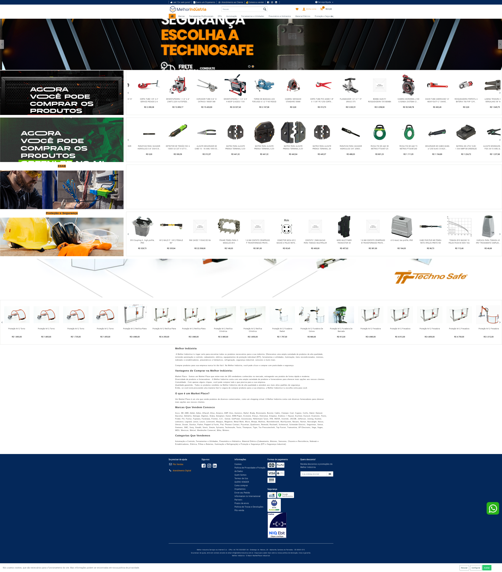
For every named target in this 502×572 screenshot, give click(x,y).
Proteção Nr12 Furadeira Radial (186, 329)
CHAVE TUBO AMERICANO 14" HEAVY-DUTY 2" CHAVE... (340, 100)
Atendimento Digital (182, 470)
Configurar (476, 568)
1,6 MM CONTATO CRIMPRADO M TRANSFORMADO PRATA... (265, 241)
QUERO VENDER (242, 481)
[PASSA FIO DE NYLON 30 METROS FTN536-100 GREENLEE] (453, 132)
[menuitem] (244, 9)
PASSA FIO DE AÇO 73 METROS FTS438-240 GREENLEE (309, 147)
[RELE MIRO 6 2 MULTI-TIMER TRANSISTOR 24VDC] (437, 226)
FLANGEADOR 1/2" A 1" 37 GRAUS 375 (253, 100)
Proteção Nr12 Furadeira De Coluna (215, 329)
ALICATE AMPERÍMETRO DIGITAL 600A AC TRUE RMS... (424, 147)
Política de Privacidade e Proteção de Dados (250, 469)
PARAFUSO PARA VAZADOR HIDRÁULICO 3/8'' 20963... (252, 147)
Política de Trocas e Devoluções (249, 506)
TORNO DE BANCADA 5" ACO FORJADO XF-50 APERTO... (426, 100)
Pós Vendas (178, 464)
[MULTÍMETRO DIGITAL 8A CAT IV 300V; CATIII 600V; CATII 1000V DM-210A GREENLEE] (482, 132)
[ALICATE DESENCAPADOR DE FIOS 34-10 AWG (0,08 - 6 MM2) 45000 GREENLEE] (396, 132)
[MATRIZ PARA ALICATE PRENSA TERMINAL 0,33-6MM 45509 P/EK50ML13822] (165, 132)
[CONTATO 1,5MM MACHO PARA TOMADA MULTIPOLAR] (207, 226)
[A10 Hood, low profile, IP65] (293, 226)
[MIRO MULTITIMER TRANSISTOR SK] (236, 226)
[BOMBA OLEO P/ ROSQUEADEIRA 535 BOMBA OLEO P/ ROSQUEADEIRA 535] (282, 85)
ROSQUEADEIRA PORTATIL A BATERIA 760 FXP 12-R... (368, 100)
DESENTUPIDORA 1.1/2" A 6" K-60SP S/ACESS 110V (138, 100)
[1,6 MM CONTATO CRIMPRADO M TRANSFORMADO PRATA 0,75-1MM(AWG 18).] (264, 226)
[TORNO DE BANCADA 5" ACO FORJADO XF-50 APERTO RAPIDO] (426, 85)
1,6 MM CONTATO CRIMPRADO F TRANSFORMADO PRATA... (149, 241)
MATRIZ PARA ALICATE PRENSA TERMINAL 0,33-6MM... (165, 147)
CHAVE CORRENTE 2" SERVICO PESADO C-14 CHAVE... (484, 100)
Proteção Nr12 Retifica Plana (38, 328)
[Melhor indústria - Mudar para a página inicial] (188, 9)
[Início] (172, 16)
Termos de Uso (241, 478)
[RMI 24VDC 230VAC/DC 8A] (466, 226)
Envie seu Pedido (242, 492)
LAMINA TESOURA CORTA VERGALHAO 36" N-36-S (397, 100)
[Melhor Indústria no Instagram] (272, 2)
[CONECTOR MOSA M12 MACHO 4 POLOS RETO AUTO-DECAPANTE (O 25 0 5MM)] (178, 226)
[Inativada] (277, 525)
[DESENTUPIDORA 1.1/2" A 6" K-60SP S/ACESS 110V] (138, 85)
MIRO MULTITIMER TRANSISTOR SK (236, 241)
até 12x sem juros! (181, 2)
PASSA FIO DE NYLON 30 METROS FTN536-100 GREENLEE (454, 147)
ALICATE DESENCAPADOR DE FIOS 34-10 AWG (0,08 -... (396, 147)
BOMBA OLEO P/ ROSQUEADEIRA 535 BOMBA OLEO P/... (282, 100)
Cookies (238, 464)
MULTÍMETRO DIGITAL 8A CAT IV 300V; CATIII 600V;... (482, 147)
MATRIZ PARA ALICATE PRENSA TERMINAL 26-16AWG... (223, 147)
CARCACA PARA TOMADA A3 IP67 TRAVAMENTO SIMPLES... (380, 241)
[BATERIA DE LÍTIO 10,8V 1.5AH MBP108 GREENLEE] (367, 132)
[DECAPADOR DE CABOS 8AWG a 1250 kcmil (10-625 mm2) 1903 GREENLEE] (338, 132)
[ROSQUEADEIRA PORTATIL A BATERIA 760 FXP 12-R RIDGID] (368, 85)
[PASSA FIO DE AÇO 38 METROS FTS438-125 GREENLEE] (280, 132)
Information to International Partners (247, 498)
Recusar (464, 568)
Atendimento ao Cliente (232, 2)
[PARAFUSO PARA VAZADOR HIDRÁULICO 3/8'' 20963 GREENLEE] (251, 132)
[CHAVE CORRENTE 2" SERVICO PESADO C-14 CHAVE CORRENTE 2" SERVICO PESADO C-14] (484, 85)
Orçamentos (240, 489)
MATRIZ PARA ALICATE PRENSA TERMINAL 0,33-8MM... (194, 147)
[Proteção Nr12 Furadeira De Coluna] (215, 314)
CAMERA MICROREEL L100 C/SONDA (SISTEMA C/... (311, 100)
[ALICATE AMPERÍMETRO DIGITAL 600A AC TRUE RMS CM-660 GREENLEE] (424, 132)
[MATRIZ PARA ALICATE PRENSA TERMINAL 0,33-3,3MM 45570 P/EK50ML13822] (136, 132)
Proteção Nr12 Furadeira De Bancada (245, 329)
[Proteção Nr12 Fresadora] (274, 314)
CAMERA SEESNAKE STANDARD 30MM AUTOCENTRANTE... (196, 100)
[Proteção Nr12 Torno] (422, 314)
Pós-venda (239, 510)
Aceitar (487, 568)
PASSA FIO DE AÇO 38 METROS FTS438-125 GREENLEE (281, 147)
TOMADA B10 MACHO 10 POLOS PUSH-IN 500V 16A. (351, 241)
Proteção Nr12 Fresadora (274, 328)
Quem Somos (241, 474)
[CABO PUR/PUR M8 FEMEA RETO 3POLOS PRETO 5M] (322, 226)
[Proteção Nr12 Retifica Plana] (38, 314)
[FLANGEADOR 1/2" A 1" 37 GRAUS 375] (253, 85)
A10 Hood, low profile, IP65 (294, 240)
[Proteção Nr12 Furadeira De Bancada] (245, 314)
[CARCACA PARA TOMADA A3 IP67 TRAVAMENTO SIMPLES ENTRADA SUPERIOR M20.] (380, 226)
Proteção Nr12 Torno (421, 328)
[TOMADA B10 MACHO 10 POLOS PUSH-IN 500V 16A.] (351, 226)
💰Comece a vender (255, 2)
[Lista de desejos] (297, 9)
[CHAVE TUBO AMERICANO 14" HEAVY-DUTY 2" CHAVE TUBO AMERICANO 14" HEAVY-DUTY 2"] (340, 85)
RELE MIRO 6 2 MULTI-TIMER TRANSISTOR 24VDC (437, 241)
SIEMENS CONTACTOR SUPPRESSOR (409, 241)
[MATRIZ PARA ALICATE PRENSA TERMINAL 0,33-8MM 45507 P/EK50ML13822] (194, 132)
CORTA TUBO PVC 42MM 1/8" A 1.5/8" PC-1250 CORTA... (224, 100)
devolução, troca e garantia (300, 553)
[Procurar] (265, 9)
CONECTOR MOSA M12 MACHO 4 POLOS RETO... (178, 241)
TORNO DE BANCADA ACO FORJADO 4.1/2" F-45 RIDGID (167, 100)
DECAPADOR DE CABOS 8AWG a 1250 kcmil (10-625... (338, 147)
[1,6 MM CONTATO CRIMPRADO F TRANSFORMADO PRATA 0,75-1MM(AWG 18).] (149, 226)
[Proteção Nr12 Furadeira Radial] (186, 314)
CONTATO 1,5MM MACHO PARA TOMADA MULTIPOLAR (207, 241)
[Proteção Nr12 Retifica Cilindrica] (127, 314)
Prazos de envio (242, 503)
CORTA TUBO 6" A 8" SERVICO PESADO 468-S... (455, 100)
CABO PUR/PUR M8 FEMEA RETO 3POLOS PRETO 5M (322, 241)
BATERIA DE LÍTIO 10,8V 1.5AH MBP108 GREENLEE (367, 147)
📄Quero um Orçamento (204, 2)
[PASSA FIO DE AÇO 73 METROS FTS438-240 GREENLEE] (309, 132)
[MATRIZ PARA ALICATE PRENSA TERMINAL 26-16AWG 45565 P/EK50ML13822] (223, 132)
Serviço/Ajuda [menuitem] (324, 2)
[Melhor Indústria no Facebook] (268, 2)
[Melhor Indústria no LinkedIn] (276, 2)
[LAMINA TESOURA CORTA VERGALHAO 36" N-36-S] (397, 85)
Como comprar (241, 485)
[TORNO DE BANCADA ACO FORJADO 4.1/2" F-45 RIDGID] (167, 85)
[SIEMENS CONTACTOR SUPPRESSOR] (409, 226)
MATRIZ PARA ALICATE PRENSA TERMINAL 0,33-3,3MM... (136, 147)
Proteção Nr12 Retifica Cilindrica (127, 329)
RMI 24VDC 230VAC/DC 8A (466, 240)
